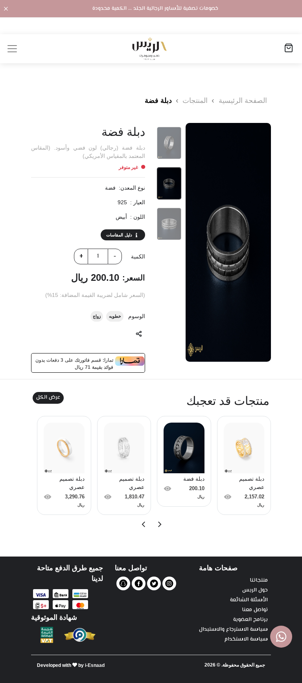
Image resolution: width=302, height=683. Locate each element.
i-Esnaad (95, 665)
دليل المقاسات (119, 235)
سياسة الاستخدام (246, 639)
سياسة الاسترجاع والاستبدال (233, 630)
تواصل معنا (255, 610)
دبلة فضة (158, 100)
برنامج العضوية (250, 620)
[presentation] (159, 524)
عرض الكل (48, 397)
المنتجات (194, 100)
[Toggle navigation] (12, 48)
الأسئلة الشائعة (249, 600)
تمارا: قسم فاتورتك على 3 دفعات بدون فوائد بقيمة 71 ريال (74, 362)
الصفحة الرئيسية (243, 100)
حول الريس (255, 590)
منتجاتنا (259, 581)
